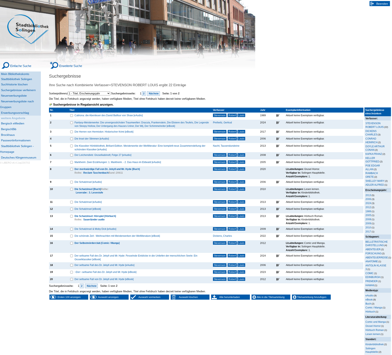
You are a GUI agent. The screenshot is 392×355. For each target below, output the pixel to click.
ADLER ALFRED (374, 184)
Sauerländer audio (94, 219)
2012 (368, 207)
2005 (368, 215)
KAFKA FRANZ (373, 154)
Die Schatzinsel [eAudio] (88, 182)
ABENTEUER (373, 249)
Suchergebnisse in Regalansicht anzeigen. (83, 104)
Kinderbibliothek (374, 344)
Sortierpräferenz (58, 93)
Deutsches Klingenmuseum (18, 157)
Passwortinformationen (16, 140)
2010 (368, 227)
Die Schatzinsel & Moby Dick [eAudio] (95, 229)
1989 (368, 211)
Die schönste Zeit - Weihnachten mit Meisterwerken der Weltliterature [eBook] (117, 235)
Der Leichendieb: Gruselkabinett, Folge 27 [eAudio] (103, 155)
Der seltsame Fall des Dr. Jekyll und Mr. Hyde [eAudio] (104, 265)
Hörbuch (370, 311)
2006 (368, 199)
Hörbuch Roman (374, 330)
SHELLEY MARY (374, 181)
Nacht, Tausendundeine (226, 145)
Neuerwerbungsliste (14, 95)
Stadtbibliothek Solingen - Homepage (17, 148)
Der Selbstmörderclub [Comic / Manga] (97, 243)
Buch (368, 303)
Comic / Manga (373, 307)
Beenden (382, 3)
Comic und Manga (375, 321)
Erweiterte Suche (70, 66)
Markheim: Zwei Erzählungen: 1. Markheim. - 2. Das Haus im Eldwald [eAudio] (118, 162)
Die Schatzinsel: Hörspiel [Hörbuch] (95, 216)
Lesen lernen (372, 334)
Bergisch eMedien (12, 123)
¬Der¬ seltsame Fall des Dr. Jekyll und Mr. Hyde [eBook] (105, 272)
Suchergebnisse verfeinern (18, 90)
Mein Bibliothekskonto (15, 74)
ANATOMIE (371, 261)
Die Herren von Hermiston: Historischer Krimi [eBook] (104, 131)
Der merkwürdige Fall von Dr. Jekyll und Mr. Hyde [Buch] (107, 169)
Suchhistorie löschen (14, 84)
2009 (368, 223)
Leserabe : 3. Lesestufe (89, 192)
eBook (369, 299)
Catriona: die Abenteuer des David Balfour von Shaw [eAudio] (109, 115)
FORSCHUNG (373, 253)
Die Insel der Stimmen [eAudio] (92, 138)
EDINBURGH (372, 277)
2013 (368, 195)
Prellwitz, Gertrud (222, 122)
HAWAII (369, 285)
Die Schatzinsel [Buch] (88, 189)
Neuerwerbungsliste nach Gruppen (17, 104)
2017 (368, 231)
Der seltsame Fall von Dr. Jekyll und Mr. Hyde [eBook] (104, 279)
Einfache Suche (20, 66)
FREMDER (371, 281)
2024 (368, 203)
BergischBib (8, 129)
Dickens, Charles (222, 235)
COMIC (369, 273)
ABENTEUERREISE (376, 257)
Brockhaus (8, 134)
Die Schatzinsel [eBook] (88, 209)
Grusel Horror (373, 326)
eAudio (369, 295)
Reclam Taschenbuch (95, 172)
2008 (368, 219)
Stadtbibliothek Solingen (16, 79)
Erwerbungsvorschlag (15, 112)
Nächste (153, 93)
